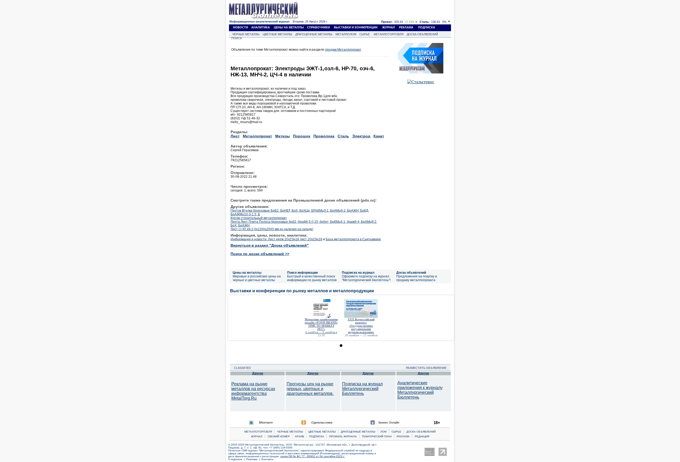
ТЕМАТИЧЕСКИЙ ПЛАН (377, 436)
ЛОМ (383, 431)
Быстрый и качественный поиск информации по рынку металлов (312, 278)
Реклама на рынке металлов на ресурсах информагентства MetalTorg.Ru (253, 391)
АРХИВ (299, 436)
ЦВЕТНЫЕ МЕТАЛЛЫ (277, 34)
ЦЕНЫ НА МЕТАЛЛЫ (289, 27)
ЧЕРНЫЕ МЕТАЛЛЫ (246, 34)
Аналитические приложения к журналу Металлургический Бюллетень (420, 390)
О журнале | (237, 459)
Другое (257, 373)
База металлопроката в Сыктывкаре (353, 239)
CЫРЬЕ (396, 431)
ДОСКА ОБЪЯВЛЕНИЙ (422, 34)
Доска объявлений (411, 272)
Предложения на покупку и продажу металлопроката (416, 278)
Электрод (361, 136)
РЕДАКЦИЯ (422, 436)
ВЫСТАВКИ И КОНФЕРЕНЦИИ (355, 27)
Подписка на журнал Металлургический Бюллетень (362, 389)
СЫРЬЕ (364, 34)
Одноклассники (321, 422)
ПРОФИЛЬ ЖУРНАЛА (343, 436)
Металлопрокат (257, 136)
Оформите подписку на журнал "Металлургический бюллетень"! (366, 278)
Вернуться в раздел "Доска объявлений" (270, 245)
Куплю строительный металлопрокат (259, 218)
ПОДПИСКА (426, 27)
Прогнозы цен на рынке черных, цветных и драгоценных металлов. (310, 389)
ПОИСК (236, 38)
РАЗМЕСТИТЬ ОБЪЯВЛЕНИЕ (428, 367)
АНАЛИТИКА (260, 27)
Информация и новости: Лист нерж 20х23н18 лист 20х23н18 (276, 239)
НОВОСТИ (240, 27)
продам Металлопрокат (343, 49)
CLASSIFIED (241, 367)
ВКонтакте (266, 422)
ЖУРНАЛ (388, 27)
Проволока (323, 136)
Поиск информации (302, 272)
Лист (235, 136)
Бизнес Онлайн (389, 422)
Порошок (301, 136)
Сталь (343, 136)
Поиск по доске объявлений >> (260, 254)
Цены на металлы (247, 272)
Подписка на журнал (358, 272)
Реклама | (253, 459)
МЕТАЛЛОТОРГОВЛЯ (388, 34)
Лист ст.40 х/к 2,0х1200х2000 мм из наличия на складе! (272, 229)
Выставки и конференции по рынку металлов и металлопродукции (302, 291)
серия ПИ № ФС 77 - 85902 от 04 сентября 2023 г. (312, 456)
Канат (378, 136)
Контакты (267, 459)
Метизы (282, 136)
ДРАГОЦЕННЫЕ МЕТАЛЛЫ (313, 34)
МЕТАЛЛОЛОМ (345, 34)
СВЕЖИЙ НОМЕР (278, 436)
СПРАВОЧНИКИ (318, 27)
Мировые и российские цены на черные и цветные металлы (257, 278)
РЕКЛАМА (406, 27)
